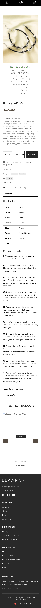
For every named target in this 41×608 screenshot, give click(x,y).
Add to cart (19, 154)
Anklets (14, 174)
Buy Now (31, 154)
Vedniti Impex (20, 599)
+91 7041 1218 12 (8, 490)
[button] (5, 441)
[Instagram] (3, 495)
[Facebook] (8, 495)
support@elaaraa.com (10, 487)
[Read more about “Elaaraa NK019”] (23, 439)
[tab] (20, 194)
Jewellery (22, 174)
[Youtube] (13, 495)
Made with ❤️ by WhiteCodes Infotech (20, 604)
